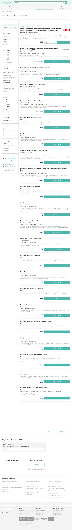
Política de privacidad (40, 513)
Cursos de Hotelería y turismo (32, 492)
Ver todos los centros (57, 514)
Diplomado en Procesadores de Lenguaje (31, 288)
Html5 (22, 203)
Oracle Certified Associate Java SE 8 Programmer (33, 150)
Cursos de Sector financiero (54, 493)
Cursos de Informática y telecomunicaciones (35, 497)
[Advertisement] (45, 419)
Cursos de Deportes (29, 484)
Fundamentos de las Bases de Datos (30, 221)
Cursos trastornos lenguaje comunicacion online (10, 169)
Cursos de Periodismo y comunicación (57, 490)
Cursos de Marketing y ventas (55, 481)
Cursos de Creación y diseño (8, 496)
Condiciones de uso (39, 511)
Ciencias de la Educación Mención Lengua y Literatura (35, 101)
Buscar (66, 3)
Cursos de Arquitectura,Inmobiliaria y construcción (10, 484)
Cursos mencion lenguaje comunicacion (10, 161)
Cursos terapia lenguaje (9, 164)
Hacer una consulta (13, 463)
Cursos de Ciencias (6, 491)
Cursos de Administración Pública (10, 481)
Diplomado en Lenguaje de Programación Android (34, 387)
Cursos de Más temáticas (54, 484)
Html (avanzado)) (25, 338)
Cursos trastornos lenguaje (10, 158)
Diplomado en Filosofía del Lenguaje (30, 117)
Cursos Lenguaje (9, 11)
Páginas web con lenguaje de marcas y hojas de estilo (35, 67)
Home (3, 11)
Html (21, 371)
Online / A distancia (7, 145)
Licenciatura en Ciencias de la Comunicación (32, 84)
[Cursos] (7, 3)
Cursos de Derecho (29, 486)
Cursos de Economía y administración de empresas (34, 489)
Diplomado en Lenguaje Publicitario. (30, 186)
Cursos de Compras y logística (9, 493)
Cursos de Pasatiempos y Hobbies (56, 488)
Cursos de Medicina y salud (54, 486)
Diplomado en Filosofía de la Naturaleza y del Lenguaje (35, 321)
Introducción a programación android (30, 238)
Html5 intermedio (25, 134)
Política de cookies (39, 514)
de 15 (48, 431)
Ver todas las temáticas (23, 513)
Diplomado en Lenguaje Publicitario (30, 255)
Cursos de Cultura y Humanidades (33, 481)
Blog (20, 511)
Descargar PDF (50, 42)
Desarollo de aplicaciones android (29, 305)
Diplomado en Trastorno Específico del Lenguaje (33, 354)
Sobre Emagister (22, 510)
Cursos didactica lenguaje (10, 166)
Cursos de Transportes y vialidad (55, 497)
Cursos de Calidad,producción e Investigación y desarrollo (12, 488)
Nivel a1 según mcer (26, 272)
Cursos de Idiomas (29, 494)
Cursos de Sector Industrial (54, 495)
